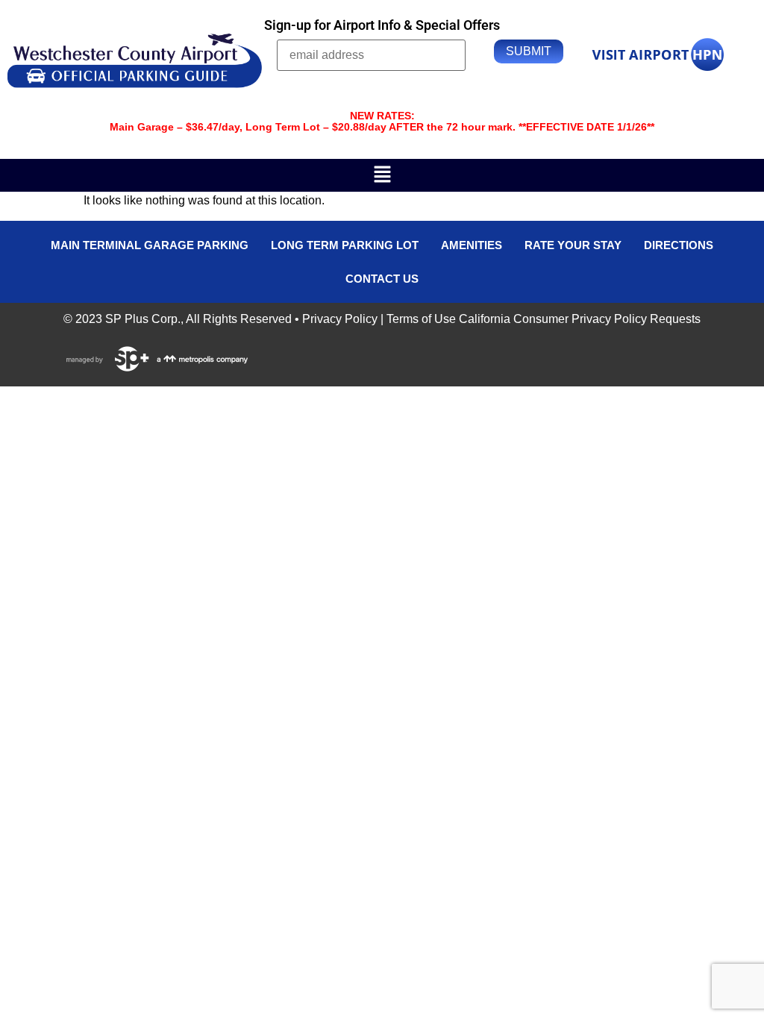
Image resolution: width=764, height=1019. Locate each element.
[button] (382, 175)
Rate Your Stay (573, 245)
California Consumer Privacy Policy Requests (580, 319)
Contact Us (382, 278)
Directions (678, 245)
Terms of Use (421, 319)
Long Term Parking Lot (345, 245)
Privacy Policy (340, 319)
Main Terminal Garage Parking (149, 245)
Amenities (471, 245)
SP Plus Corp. (143, 319)
